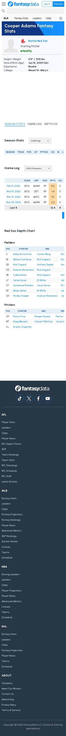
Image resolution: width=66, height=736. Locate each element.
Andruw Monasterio (23, 270)
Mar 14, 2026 (13, 196)
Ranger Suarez (43, 316)
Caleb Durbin (20, 275)
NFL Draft (7, 476)
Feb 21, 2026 (13, 185)
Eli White (41, 280)
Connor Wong (44, 254)
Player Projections (11, 590)
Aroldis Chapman (22, 327)
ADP (4, 449)
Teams (5, 552)
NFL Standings (9, 465)
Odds (48, 18)
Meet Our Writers (11, 688)
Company (7, 683)
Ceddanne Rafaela (23, 285)
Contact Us (8, 693)
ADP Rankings (9, 536)
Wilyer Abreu (19, 290)
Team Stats (8, 460)
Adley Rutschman (22, 254)
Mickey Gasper (21, 295)
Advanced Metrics (11, 530)
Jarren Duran (19, 280)
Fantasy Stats (21, 18)
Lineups (6, 546)
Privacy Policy (9, 704)
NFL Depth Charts (11, 443)
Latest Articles (9, 481)
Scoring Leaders (10, 574)
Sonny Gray (19, 316)
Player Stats (8, 422)
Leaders (37, 18)
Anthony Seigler (45, 264)
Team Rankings (10, 454)
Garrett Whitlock (44, 321)
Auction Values (10, 541)
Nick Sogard (43, 259)
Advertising (8, 699)
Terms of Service (11, 710)
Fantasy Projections (12, 514)
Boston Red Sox (38, 40)
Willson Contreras (22, 259)
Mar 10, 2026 (13, 191)
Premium (58, 4)
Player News (8, 438)
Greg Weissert (20, 321)
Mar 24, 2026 (13, 202)
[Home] (23, 4)
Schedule (7, 557)
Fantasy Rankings (11, 519)
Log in (47, 4)
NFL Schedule (9, 470)
